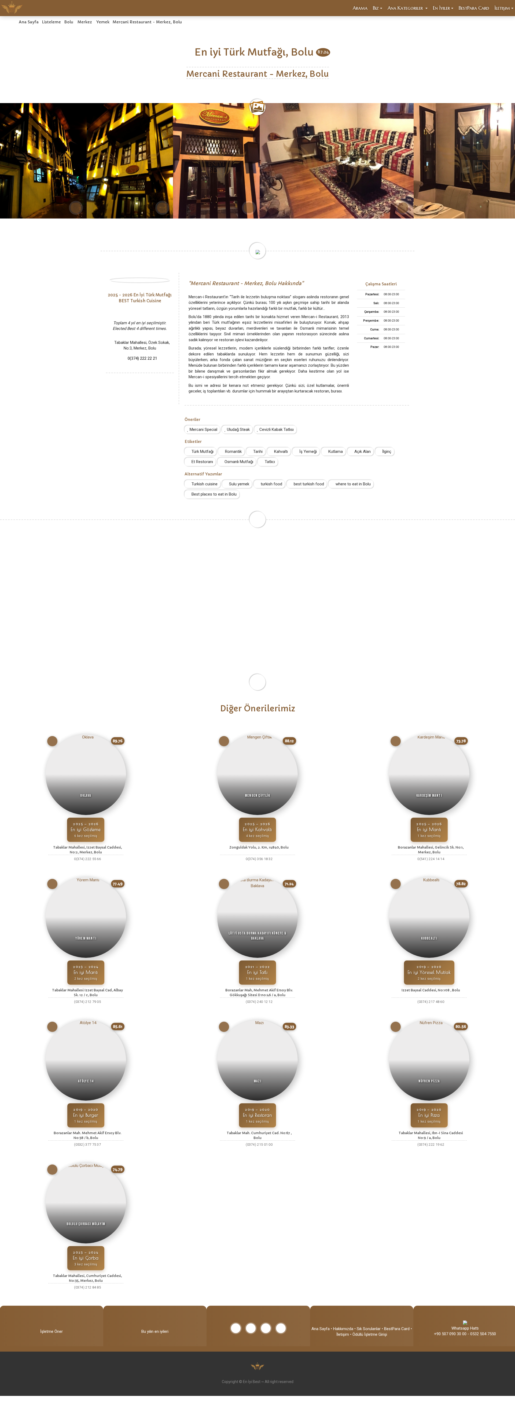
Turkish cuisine (204, 484)
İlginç (386, 451)
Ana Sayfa (29, 22)
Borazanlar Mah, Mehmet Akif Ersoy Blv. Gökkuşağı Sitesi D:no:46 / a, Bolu (259, 992)
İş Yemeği (307, 451)
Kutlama (335, 451)
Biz (376, 8)
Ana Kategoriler (406, 8)
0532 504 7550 (483, 1333)
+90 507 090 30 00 (450, 1333)
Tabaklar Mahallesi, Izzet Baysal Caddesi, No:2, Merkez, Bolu (87, 849)
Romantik (233, 451)
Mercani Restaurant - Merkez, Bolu (147, 22)
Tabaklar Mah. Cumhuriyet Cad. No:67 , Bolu (259, 1135)
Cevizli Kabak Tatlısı (276, 429)
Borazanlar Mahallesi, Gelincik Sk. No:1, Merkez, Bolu (431, 849)
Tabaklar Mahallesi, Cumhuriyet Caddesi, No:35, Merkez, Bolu (87, 1278)
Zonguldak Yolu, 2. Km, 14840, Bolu (259, 847)
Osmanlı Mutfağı (238, 461)
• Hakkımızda (342, 1328)
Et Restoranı (201, 461)
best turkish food (308, 484)
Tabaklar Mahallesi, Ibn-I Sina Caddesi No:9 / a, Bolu (431, 1135)
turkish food (271, 484)
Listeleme (51, 22)
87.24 (323, 51)
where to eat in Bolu (352, 484)
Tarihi (257, 451)
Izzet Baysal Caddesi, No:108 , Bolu (431, 990)
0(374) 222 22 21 (142, 358)
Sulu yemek (238, 484)
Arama (360, 8)
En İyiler (441, 8)
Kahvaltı (280, 451)
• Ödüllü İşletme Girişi (368, 1334)
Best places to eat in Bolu (213, 494)
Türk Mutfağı (202, 451)
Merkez (85, 22)
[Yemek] (52, 741)
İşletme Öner (51, 1331)
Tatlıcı (269, 461)
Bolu (68, 22)
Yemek (102, 22)
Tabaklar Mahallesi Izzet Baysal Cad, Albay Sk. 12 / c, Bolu (87, 992)
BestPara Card (474, 8)
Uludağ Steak (238, 429)
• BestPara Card (396, 1328)
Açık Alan (362, 451)
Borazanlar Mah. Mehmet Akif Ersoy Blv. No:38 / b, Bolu (87, 1135)
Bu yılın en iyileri (154, 1331)
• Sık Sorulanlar (367, 1328)
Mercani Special (203, 429)
